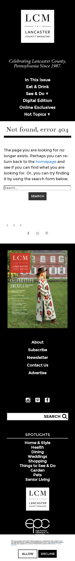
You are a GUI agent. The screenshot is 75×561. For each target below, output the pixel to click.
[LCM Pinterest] (37, 401)
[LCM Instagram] (28, 401)
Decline (48, 554)
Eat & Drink (37, 86)
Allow (27, 554)
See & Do (35, 93)
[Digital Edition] (38, 327)
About (37, 342)
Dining (37, 452)
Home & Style (37, 442)
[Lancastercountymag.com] (37, 509)
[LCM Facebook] (47, 401)
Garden (38, 470)
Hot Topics (35, 114)
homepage (46, 161)
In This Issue (37, 79)
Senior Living (37, 479)
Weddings (37, 456)
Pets (37, 475)
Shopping (37, 461)
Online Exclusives (37, 107)
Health (37, 447)
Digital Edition (37, 100)
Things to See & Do (38, 465)
